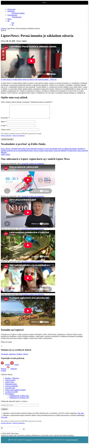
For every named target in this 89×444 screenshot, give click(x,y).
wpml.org (28, 440)
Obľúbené (10, 11)
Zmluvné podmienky (19, 135)
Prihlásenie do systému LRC (19, 396)
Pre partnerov (9, 394)
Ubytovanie (11, 9)
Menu (9, 19)
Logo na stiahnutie (11, 386)
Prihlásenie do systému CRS (19, 398)
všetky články (5, 154)
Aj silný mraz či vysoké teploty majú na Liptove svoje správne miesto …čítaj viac (29, 79)
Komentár (5, 118)
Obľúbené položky (18, 13)
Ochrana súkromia (6, 135)
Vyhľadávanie (12, 15)
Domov (3, 28)
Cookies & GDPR (11, 392)
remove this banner (72, 440)
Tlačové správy (10, 380)
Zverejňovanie (10, 388)
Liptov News (9, 382)
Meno (3, 122)
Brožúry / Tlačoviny (12, 378)
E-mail (4, 126)
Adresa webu (5, 129)
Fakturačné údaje (11, 384)
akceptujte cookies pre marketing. (32, 163)
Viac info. (80, 413)
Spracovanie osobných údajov (15, 390)
